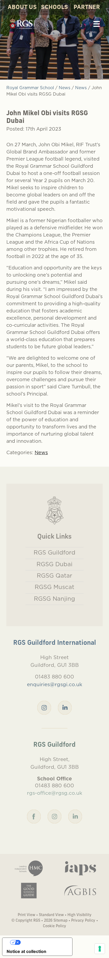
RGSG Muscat (54, 587)
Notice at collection (26, 951)
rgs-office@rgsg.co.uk (54, 793)
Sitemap (60, 921)
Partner (87, 8)
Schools (54, 8)
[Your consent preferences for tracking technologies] (100, 949)
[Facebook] (34, 816)
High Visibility (79, 915)
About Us (22, 8)
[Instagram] (44, 707)
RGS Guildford (54, 552)
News (41, 452)
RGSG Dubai (54, 564)
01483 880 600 (54, 676)
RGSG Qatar (54, 575)
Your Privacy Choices (43, 942)
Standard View (51, 915)
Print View (26, 915)
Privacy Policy (83, 921)
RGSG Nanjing (54, 598)
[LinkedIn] (65, 707)
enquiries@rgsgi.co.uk (54, 684)
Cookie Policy (54, 926)
